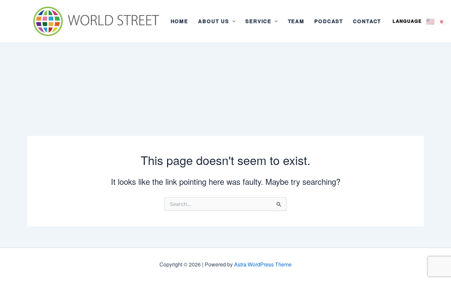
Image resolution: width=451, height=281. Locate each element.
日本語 (441, 21)
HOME (179, 21)
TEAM (296, 21)
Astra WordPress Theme (263, 264)
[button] (232, 21)
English (430, 21)
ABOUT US (213, 21)
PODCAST (328, 21)
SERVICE (258, 21)
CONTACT (367, 21)
